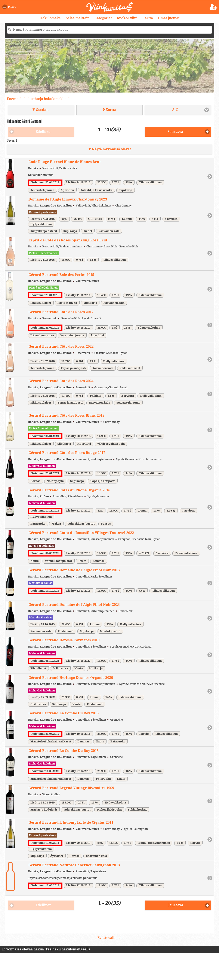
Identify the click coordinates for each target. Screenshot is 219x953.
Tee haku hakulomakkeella (68, 949)
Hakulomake (50, 18)
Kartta (147, 18)
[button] (10, 7)
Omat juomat (168, 18)
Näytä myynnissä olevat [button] (111, 149)
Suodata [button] (42, 110)
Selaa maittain (77, 18)
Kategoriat (103, 18)
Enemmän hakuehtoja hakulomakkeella (40, 99)
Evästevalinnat (110, 938)
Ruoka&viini (127, 18)
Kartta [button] (110, 110)
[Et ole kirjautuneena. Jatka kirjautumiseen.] (214, 7)
